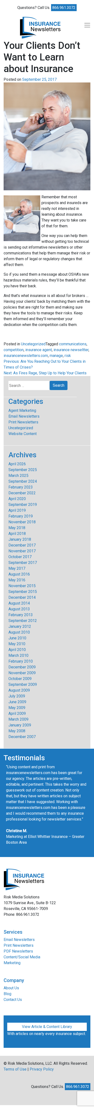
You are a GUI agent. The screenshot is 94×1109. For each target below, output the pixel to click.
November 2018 (22, 522)
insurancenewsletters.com (26, 355)
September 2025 (22, 469)
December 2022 (22, 493)
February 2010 (20, 661)
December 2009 (22, 667)
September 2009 (22, 684)
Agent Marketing (22, 410)
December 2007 (22, 736)
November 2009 (22, 673)
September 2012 (22, 620)
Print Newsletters (23, 422)
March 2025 (18, 475)
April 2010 (17, 649)
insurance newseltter (71, 349)
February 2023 (20, 487)
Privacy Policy (42, 1069)
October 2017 (20, 556)
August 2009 (19, 690)
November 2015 (22, 586)
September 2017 (22, 562)
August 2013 (19, 609)
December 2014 (22, 597)
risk (68, 355)
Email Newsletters (24, 416)
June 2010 (17, 638)
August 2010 (19, 632)
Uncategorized (33, 344)
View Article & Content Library (47, 1026)
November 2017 (22, 551)
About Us (11, 988)
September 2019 (22, 504)
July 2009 (16, 696)
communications (73, 344)
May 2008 (16, 731)
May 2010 (16, 644)
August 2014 (19, 603)
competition (14, 349)
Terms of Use (15, 1069)
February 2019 (20, 516)
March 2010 (18, 655)
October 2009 (20, 678)
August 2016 (19, 574)
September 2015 (22, 591)
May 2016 (16, 580)
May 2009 (16, 707)
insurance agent (38, 349)
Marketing (12, 963)
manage (56, 355)
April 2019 (17, 510)
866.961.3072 (63, 7)
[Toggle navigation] (87, 25)
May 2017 (16, 568)
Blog (7, 993)
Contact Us (13, 999)
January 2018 (19, 539)
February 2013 (20, 615)
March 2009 (18, 719)
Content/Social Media (22, 957)
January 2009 (19, 725)
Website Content (22, 433)
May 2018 (16, 527)
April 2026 (17, 464)
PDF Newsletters (18, 951)
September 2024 (22, 481)
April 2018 (17, 533)
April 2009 (17, 713)
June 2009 (17, 702)
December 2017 (22, 545)
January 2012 (19, 626)
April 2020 (17, 498)
